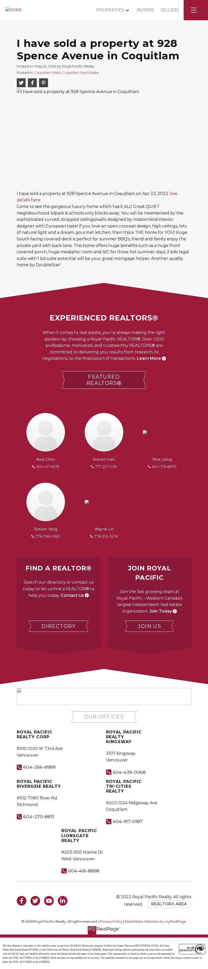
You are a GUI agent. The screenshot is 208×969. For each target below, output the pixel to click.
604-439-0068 (129, 772)
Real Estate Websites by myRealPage (155, 921)
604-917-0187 (128, 821)
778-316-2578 (106, 536)
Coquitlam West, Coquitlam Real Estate (66, 72)
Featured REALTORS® (104, 380)
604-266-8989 (39, 767)
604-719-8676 (164, 466)
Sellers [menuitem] (170, 10)
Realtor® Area (169, 904)
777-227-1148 (106, 466)
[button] (104, 380)
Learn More (149, 358)
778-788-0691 (48, 536)
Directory (58, 626)
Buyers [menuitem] (145, 10)
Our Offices (104, 717)
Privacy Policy (111, 921)
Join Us (149, 626)
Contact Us (72, 595)
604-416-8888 (83, 870)
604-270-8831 (38, 816)
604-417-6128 (47, 466)
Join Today (160, 611)
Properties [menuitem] (110, 10)
